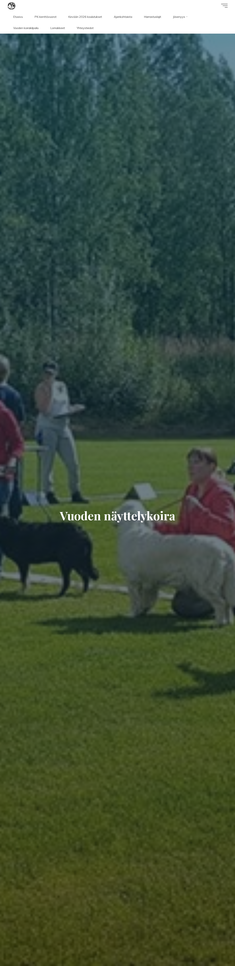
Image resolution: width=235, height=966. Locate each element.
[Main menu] (224, 6)
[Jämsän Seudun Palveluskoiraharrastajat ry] (11, 5)
